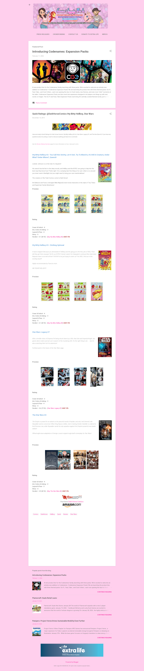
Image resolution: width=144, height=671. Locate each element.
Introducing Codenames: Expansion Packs (60, 51)
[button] (110, 51)
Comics (35, 514)
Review (65, 514)
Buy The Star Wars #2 (54, 491)
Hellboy (52, 514)
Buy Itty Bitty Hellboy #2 (55, 237)
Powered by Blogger (72, 662)
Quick (59, 514)
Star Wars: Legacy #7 (54, 408)
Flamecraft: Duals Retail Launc (44, 598)
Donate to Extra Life (90, 34)
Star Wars (73, 514)
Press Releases (43, 34)
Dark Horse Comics (75, 502)
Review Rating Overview (43, 144)
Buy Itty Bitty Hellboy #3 (55, 323)
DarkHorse (44, 514)
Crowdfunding (59, 34)
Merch (104, 34)
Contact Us (73, 34)
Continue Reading (104, 592)
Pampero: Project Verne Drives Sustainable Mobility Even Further (58, 621)
